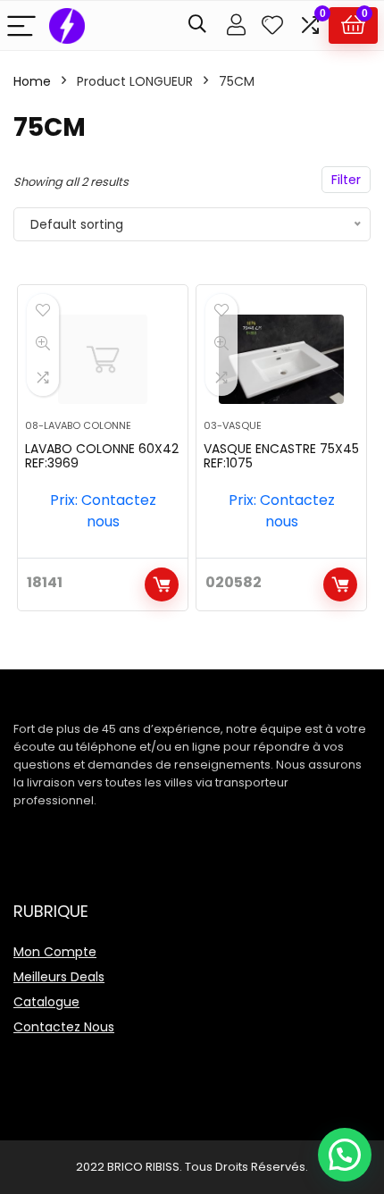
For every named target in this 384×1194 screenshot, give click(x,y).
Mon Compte (54, 952)
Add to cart (162, 584)
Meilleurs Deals (58, 977)
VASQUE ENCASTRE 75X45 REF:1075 (281, 456)
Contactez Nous (63, 1027)
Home (32, 81)
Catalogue (46, 1002)
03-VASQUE (233, 425)
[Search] (197, 25)
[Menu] (21, 25)
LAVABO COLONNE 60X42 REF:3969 (102, 456)
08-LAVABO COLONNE (78, 425)
